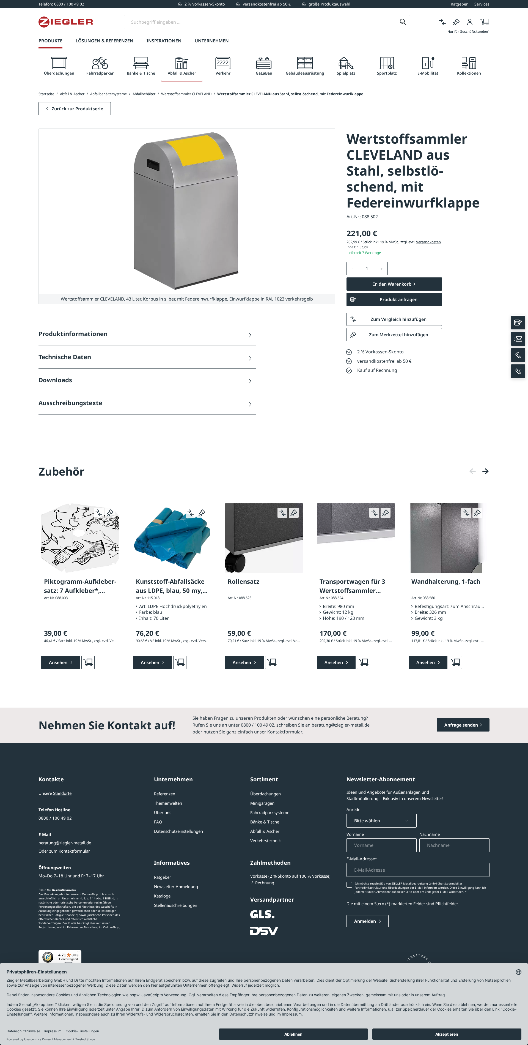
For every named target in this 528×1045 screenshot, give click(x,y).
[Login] (470, 22)
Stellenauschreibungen (175, 905)
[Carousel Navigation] (479, 471)
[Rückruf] (518, 371)
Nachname (429, 834)
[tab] (58, 66)
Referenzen (164, 793)
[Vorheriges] (473, 471)
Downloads (55, 380)
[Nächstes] (485, 471)
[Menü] (78, 953)
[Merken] (456, 22)
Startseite (46, 93)
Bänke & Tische (264, 822)
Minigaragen (262, 803)
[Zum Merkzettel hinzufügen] (110, 513)
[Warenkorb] (483, 22)
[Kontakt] (518, 322)
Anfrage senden (461, 725)
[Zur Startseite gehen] (65, 22)
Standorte (62, 793)
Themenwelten (168, 803)
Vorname (355, 834)
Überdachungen (265, 793)
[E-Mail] (518, 339)
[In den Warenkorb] (88, 662)
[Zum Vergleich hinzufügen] (99, 513)
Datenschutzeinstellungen (178, 831)
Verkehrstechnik (265, 840)
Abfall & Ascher (264, 831)
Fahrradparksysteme (269, 812)
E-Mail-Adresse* (361, 858)
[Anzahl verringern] (352, 268)
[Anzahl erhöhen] (382, 268)
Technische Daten (64, 357)
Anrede (353, 809)
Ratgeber (162, 877)
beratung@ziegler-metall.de (64, 842)
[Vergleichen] (442, 22)
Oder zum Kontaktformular (64, 851)
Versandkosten (428, 241)
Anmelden (365, 921)
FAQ (158, 822)
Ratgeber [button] (459, 4)
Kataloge (162, 896)
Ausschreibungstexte (70, 403)
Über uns (162, 812)
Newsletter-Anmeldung (176, 886)
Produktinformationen (73, 333)
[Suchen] (403, 22)
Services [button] (482, 4)
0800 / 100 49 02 (55, 818)
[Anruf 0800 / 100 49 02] (518, 355)
